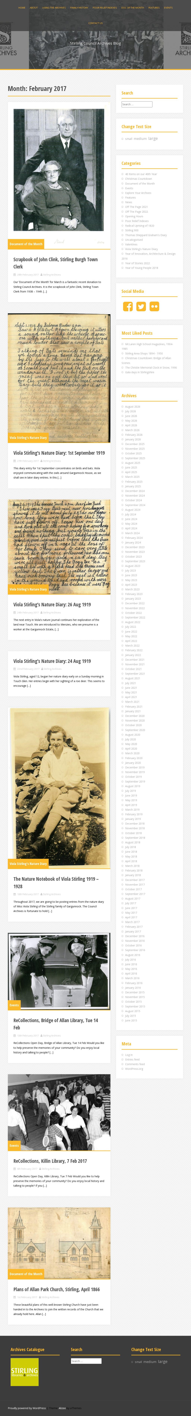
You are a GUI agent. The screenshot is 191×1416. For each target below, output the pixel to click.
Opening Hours (134, 216)
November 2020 (135, 720)
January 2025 (133, 486)
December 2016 (135, 936)
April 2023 (131, 584)
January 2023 (133, 598)
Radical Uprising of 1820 (139, 225)
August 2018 (132, 842)
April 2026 (131, 425)
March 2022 (132, 645)
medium (140, 138)
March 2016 (132, 978)
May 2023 (131, 580)
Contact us (95, 23)
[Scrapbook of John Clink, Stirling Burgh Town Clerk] (59, 175)
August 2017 (132, 898)
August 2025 (132, 463)
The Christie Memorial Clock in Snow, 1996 (151, 367)
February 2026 (134, 434)
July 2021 (130, 683)
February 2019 (134, 814)
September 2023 (135, 561)
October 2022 (133, 613)
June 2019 (131, 795)
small (128, 139)
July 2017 (130, 903)
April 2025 (131, 472)
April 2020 (131, 748)
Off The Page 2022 (136, 211)
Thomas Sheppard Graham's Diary (146, 235)
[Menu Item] (128, 309)
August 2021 (132, 678)
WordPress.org (134, 1069)
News (128, 202)
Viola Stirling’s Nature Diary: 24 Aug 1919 (52, 661)
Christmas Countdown (138, 178)
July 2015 (130, 1015)
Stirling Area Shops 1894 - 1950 (144, 353)
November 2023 (135, 551)
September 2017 (135, 894)
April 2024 (131, 528)
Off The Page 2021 (136, 207)
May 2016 (131, 969)
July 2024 (130, 514)
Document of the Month (26, 244)
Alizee (62, 1408)
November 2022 (135, 608)
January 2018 (133, 875)
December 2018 (135, 823)
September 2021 (135, 673)
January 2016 (133, 987)
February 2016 (134, 983)
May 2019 (131, 800)
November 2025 (135, 448)
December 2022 (135, 603)
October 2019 (133, 776)
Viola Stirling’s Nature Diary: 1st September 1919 (59, 452)
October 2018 (133, 833)
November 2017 (135, 884)
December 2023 (135, 547)
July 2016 (130, 959)
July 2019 (130, 791)
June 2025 (131, 467)
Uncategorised (134, 239)
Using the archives (54, 7)
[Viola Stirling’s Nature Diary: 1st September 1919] (59, 377)
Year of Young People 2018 (141, 268)
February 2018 (134, 870)
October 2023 (133, 556)
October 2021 (133, 669)
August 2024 (132, 509)
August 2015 (132, 1011)
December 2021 (135, 659)
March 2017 (132, 922)
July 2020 (130, 739)
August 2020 (132, 734)
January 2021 (133, 711)
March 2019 (132, 809)
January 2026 (133, 439)
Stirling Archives (52, 274)
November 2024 (135, 495)
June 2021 (131, 687)
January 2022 (133, 655)
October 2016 (133, 945)
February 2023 (134, 594)
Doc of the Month (132, 7)
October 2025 (133, 453)
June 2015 (131, 1020)
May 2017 (131, 912)
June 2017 (131, 908)
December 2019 (135, 767)
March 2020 (132, 753)
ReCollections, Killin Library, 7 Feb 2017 (50, 1161)
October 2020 (133, 725)
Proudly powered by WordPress (27, 1408)
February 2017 (134, 926)
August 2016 (132, 955)
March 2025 (132, 477)
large (153, 138)
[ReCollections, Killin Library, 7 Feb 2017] (59, 1112)
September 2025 (135, 458)
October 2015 (133, 1001)
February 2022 (134, 650)
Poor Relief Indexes (105, 7)
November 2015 (135, 997)
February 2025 (134, 481)
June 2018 (131, 851)
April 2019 (131, 805)
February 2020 (134, 758)
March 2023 (132, 589)
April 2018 (131, 861)
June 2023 (131, 575)
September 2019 (135, 781)
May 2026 (131, 420)
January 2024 (133, 542)
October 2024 (133, 500)
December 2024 (135, 491)
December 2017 (135, 880)
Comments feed (135, 1064)
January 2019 (133, 819)
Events (168, 7)
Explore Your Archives (138, 193)
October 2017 (133, 889)
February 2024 (134, 538)
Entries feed (132, 1059)
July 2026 (130, 411)
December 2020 (135, 716)
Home (21, 7)
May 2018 (131, 856)
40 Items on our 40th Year (141, 174)
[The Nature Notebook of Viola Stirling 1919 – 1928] (59, 788)
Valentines (131, 244)
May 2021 (131, 692)
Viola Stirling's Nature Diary (28, 437)
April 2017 (131, 917)
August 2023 (132, 566)
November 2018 (135, 828)
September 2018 (135, 837)
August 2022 (132, 622)
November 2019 (135, 772)
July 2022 (130, 626)
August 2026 (132, 406)
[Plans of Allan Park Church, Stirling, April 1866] (59, 1243)
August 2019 (132, 786)
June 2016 (131, 964)
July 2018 (130, 847)
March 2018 (132, 866)
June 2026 (131, 416)
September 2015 (135, 1006)
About (34, 7)
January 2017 (133, 931)
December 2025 (135, 444)
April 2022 (131, 641)
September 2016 (135, 950)
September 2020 (135, 730)
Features (154, 7)
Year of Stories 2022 (137, 263)
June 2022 (131, 631)
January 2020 (133, 762)
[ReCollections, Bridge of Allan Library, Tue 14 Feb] (59, 971)
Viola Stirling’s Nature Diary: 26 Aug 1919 (52, 604)
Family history (79, 7)
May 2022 (131, 636)
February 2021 (134, 706)
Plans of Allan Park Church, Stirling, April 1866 (56, 1289)
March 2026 (132, 430)
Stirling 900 (131, 230)
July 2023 (130, 570)
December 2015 (135, 992)
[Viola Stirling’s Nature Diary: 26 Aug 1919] (59, 547)
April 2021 (131, 697)
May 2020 (131, 744)
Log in (129, 1055)
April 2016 (131, 973)
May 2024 (131, 523)
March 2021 (132, 701)
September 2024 (135, 505)
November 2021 (135, 664)
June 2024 (131, 519)
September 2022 (135, 617)
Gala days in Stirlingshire (139, 372)
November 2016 (135, 941)
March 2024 (132, 533)
